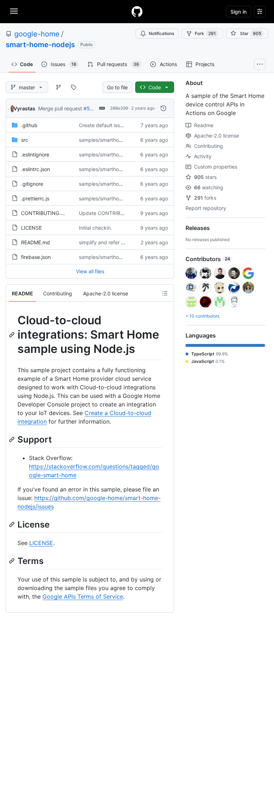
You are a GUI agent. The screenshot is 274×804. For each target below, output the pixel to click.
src (24, 140)
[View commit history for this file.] (163, 108)
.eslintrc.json (35, 169)
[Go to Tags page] (73, 87)
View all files (90, 271)
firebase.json (36, 257)
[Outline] (165, 293)
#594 (89, 108)
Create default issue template (113, 125)
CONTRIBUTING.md (44, 213)
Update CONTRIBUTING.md (112, 213)
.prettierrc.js (35, 198)
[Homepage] (137, 11)
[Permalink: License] (12, 524)
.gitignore (32, 184)
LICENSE (31, 228)
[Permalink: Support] (12, 439)
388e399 (119, 108)
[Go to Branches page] (58, 87)
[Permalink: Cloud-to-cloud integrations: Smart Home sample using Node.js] (12, 335)
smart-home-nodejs (40, 44)
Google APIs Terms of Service (82, 596)
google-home (37, 34)
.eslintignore (35, 154)
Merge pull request (60, 108)
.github (29, 125)
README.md (35, 242)
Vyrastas (24, 108)
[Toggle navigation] (14, 11)
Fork (205, 33)
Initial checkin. (95, 228)
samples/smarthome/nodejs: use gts (121, 154)
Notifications (161, 33)
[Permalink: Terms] (12, 561)
